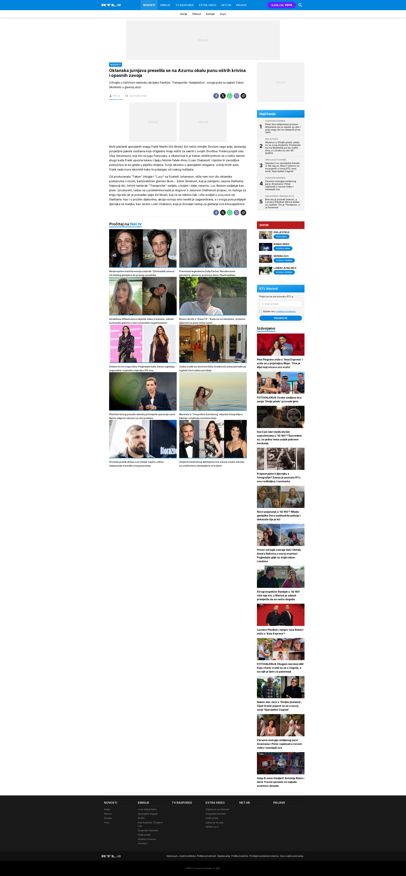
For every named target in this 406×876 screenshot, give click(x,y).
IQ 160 (141, 818)
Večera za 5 (212, 826)
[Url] (243, 96)
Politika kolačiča (239, 856)
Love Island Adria (147, 809)
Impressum (172, 856)
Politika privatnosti (206, 856)
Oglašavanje (223, 856)
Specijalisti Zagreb (148, 813)
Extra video (207, 5)
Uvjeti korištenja (187, 856)
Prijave (241, 5)
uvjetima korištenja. (286, 311)
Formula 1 (143, 843)
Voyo (223, 14)
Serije (183, 14)
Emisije (165, 5)
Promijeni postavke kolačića (264, 856)
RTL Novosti (268, 289)
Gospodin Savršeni (148, 830)
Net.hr (136, 224)
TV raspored (184, 5)
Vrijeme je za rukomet (217, 809)
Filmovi (196, 14)
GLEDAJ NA (277, 5)
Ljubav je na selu (214, 822)
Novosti (149, 5)
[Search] (300, 5)
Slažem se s (279, 311)
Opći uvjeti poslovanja (291, 856)
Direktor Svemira (147, 839)
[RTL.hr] (111, 5)
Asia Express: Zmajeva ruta (150, 824)
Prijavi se (281, 318)
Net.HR (226, 5)
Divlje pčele (144, 834)
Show (264, 225)
